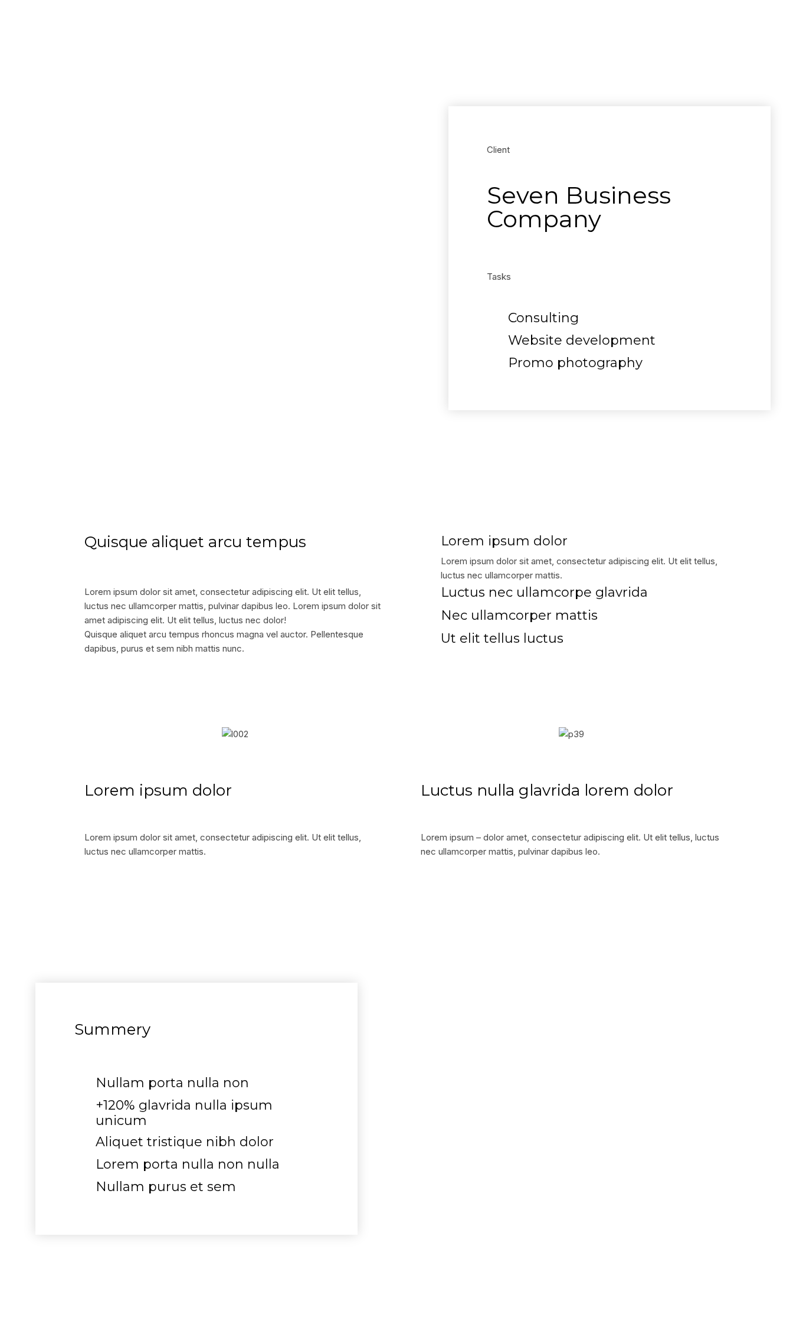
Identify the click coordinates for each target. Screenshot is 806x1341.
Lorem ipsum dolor (504, 541)
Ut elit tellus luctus (502, 638)
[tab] (571, 542)
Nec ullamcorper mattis (519, 615)
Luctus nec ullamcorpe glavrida (544, 592)
